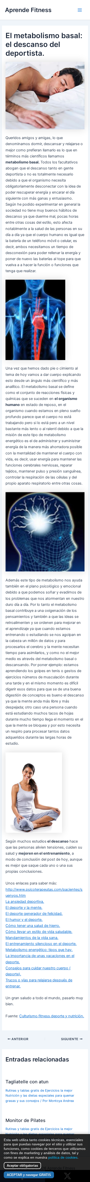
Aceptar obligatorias (22, 1165)
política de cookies (63, 1157)
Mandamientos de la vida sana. (32, 937)
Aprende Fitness (28, 10)
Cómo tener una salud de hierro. (33, 925)
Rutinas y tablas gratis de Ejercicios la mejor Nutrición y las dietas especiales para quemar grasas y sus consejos (40, 1096)
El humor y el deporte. (24, 919)
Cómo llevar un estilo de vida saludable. (39, 931)
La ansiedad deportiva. (25, 901)
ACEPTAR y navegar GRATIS (29, 1175)
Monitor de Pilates (26, 1120)
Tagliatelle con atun (27, 1081)
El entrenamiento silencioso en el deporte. (41, 943)
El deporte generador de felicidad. (34, 913)
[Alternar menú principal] (79, 10)
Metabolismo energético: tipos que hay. (39, 950)
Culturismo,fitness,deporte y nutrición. (51, 1016)
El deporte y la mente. (24, 907)
